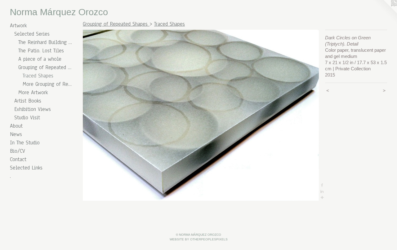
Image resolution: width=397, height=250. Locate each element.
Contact (18, 159)
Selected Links (26, 167)
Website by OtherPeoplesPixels (199, 239)
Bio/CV (17, 151)
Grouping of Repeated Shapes (45, 67)
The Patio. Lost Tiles (41, 50)
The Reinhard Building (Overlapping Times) (45, 42)
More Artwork (33, 92)
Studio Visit (27, 117)
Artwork (18, 25)
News (16, 134)
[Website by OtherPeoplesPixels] (384, 12)
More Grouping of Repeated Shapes (47, 84)
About (16, 125)
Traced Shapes (38, 75)
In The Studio (25, 142)
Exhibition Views (32, 109)
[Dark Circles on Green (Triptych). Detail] (201, 115)
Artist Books (27, 100)
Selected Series (32, 33)
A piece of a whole (39, 59)
